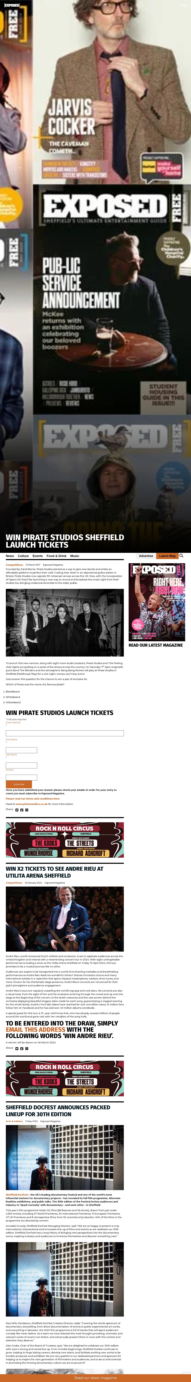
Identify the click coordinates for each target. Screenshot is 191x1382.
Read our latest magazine (95, 1377)
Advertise (146, 556)
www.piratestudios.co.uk (32, 804)
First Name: (12, 741)
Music (74, 556)
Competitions (14, 564)
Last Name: (12, 756)
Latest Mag (167, 556)
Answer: (10, 770)
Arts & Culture (14, 1121)
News (10, 556)
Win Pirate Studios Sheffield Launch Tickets (65, 541)
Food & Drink (56, 556)
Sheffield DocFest (17, 1194)
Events (38, 556)
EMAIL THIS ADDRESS (35, 1030)
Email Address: (13, 724)
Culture (23, 556)
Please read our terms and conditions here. (33, 798)
